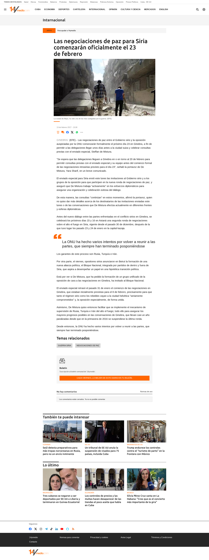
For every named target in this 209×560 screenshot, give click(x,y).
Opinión (113, 9)
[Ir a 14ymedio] (20, 9)
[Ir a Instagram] (41, 529)
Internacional (97, 9)
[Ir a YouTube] (62, 529)
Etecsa (33, 2)
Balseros (53, 2)
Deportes (64, 9)
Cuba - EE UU (146, 2)
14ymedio (33, 537)
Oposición (119, 2)
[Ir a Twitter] (36, 529)
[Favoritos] (58, 132)
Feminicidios (43, 2)
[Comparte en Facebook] (67, 132)
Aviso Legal (126, 537)
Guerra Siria (64, 345)
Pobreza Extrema (106, 2)
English (163, 9)
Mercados (150, 9)
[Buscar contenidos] (197, 9)
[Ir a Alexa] (68, 529)
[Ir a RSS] (74, 529)
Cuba (38, 9)
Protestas (63, 2)
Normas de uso (146, 391)
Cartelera (79, 9)
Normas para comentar (69, 537)
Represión (84, 2)
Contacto (33, 542)
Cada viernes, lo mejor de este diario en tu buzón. (104, 378)
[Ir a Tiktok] (52, 529)
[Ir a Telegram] (47, 529)
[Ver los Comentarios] (62, 132)
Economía (49, 9)
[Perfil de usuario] (203, 9)
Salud (26, 2)
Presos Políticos (132, 2)
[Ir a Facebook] (31, 529)
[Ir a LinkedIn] (57, 529)
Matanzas (94, 2)
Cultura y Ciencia (131, 9)
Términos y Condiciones (161, 537)
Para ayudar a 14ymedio (66, 31)
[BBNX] (39, 552)
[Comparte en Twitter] (72, 132)
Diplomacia (73, 2)
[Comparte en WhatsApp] (77, 132)
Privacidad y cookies (99, 537)
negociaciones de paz (88, 345)
